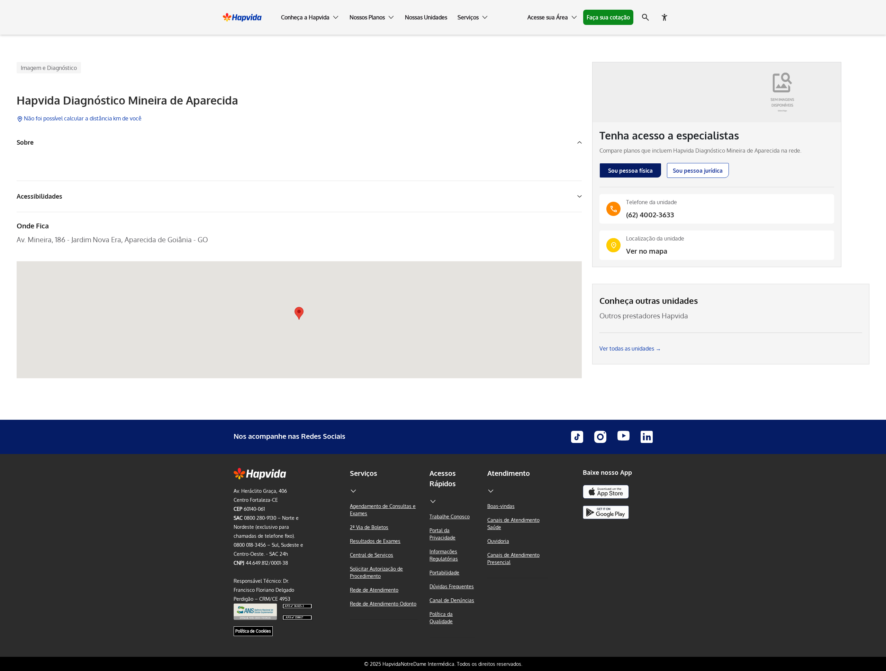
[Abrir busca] (645, 17)
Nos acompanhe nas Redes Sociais (289, 436)
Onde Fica (33, 225)
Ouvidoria (498, 541)
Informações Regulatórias (444, 555)
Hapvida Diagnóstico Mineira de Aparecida (127, 100)
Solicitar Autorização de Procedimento (376, 572)
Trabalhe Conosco (450, 516)
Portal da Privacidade (442, 534)
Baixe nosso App (607, 472)
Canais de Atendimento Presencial (513, 558)
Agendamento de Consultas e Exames (383, 509)
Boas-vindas (501, 506)
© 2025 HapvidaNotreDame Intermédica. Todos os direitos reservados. (443, 664)
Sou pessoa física (630, 170)
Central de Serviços (371, 555)
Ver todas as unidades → (630, 348)
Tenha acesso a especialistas (669, 135)
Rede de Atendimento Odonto (383, 604)
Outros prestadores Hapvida (643, 315)
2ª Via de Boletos (369, 527)
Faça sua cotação (608, 17)
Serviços (363, 473)
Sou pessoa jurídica (698, 170)
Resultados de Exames (375, 541)
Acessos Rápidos (443, 478)
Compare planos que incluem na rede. (700, 150)
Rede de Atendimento (374, 590)
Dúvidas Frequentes (452, 586)
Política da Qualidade (441, 617)
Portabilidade (444, 572)
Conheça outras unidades (648, 300)
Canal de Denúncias (452, 600)
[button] (310, 17)
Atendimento (508, 473)
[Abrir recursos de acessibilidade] (664, 17)
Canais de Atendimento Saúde (513, 523)
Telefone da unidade (651, 202)
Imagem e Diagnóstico (49, 67)
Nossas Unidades (426, 17)
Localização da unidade (655, 238)
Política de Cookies (253, 631)
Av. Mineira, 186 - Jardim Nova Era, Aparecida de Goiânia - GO (112, 239)
